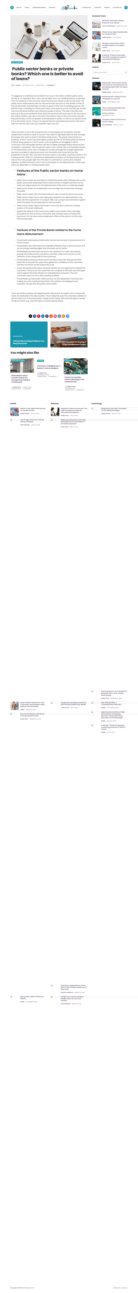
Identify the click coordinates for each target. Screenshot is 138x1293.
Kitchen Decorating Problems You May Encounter (28, 342)
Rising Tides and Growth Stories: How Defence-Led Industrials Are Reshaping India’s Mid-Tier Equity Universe (114, 86)
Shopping (97, 7)
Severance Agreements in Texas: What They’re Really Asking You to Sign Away (74, 987)
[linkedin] (42, 316)
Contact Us (116, 1288)
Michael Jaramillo (108, 113)
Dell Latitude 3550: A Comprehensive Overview (111, 704)
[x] (30, 316)
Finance (107, 7)
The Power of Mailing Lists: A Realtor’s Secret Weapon (49, 367)
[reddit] (51, 316)
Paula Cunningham (108, 26)
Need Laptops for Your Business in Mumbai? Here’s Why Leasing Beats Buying (114, 693)
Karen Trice (17, 387)
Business (52, 7)
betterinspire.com (28, 1288)
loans (17, 96)
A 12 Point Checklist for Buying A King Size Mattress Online (71, 343)
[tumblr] (47, 316)
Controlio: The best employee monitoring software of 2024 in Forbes (113, 727)
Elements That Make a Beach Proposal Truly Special (113, 22)
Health (19, 7)
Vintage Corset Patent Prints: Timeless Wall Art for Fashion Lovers (113, 45)
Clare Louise (65, 707)
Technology (86, 7)
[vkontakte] (59, 316)
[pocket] (55, 316)
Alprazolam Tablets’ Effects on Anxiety (32, 998)
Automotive (117, 7)
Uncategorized (17, 62)
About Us (124, 1288)
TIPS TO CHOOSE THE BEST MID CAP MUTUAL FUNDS (113, 109)
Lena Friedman (107, 125)
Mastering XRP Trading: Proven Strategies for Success (114, 98)
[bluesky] (67, 316)
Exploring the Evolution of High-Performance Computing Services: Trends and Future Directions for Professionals (113, 715)
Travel (27, 7)
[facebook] (34, 316)
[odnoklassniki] (63, 316)
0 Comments (50, 85)
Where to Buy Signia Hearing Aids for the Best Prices (114, 33)
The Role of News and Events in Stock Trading (114, 121)
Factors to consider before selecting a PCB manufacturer (74, 379)
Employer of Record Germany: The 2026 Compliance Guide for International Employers (114, 57)
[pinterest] (38, 316)
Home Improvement (39, 7)
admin (18, 85)
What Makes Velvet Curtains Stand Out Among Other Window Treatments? (20, 378)
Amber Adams (71, 386)
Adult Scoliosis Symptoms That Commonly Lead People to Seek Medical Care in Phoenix (32, 704)
